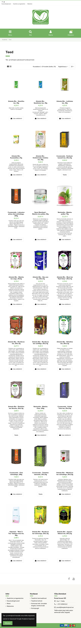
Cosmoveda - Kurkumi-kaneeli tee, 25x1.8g (65, 157)
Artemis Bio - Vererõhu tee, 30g (16, 102)
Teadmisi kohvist (36, 601)
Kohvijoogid (35, 608)
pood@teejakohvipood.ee (65, 607)
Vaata (65, 175)
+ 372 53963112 (62, 604)
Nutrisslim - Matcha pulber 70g (65, 213)
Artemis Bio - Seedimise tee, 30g (40, 102)
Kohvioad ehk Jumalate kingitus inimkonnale (39, 604)
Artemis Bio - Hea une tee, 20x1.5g (40, 278)
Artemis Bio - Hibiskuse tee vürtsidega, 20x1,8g (64, 473)
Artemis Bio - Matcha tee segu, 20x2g (16, 278)
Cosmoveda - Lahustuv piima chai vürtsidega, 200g (16, 214)
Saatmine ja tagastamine (19, 3)
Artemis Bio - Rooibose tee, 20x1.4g (16, 342)
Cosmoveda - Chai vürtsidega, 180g (16, 473)
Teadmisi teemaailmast (39, 598)
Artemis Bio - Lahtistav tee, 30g (65, 102)
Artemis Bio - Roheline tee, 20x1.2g (65, 342)
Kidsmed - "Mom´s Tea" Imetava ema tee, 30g (16, 533)
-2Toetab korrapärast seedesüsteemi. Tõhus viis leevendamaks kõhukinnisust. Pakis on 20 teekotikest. (64, 110)
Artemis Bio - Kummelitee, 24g (16, 157)
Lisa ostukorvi (17, 118)
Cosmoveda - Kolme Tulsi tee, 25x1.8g (65, 407)
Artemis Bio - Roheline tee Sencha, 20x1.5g (16, 407)
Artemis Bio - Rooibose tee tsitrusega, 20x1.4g (40, 532)
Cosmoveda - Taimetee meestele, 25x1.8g (40, 473)
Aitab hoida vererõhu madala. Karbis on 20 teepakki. (16, 108)
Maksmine (29, 3)
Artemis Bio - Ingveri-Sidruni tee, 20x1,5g (64, 532)
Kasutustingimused (6, 3)
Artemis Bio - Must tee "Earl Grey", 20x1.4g (65, 278)
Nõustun (8, 623)
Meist (8, 603)
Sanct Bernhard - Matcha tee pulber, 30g (40, 213)
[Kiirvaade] (25, 74)
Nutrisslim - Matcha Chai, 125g (40, 407)
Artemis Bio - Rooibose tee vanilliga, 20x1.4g (40, 342)
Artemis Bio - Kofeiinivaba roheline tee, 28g (40, 157)
